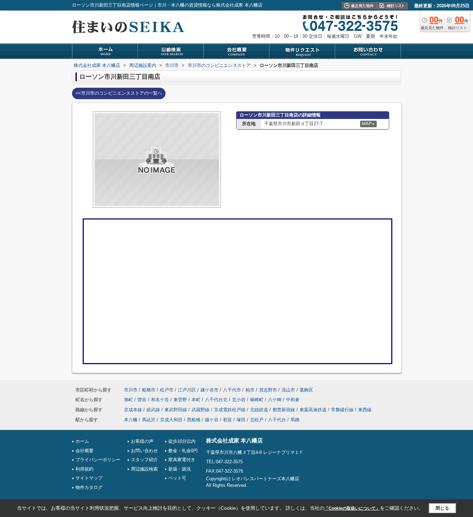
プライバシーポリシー (98, 459)
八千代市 (232, 390)
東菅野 (180, 399)
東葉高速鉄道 (313, 409)
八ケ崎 (275, 399)
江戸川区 (187, 390)
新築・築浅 (179, 469)
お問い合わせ (144, 450)
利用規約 (84, 469)
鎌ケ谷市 (209, 390)
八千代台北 (216, 399)
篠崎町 (257, 399)
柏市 (250, 390)
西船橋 (193, 419)
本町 (195, 399)
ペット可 (177, 478)
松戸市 (166, 390)
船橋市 (148, 390)
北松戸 (257, 419)
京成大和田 (171, 419)
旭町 (128, 399)
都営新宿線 (284, 409)
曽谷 (141, 399)
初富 (227, 419)
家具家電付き (181, 459)
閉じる (442, 507)
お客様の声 (142, 441)
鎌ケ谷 (211, 419)
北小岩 (239, 399)
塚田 (241, 419)
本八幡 (130, 419)
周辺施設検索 (144, 469)
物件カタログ (88, 487)
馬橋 (295, 419)
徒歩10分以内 (182, 441)
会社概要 (84, 450)
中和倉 (293, 399)
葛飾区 (306, 390)
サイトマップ (88, 478)
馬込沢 (148, 419)
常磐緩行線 (342, 409)
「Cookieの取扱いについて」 (352, 508)
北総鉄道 (259, 409)
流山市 (288, 390)
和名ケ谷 (160, 399)
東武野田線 (175, 409)
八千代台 (277, 419)
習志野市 (268, 390)
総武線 (153, 409)
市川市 (130, 390)
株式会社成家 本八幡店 (234, 440)
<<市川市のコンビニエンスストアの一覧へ (118, 93)
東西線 (365, 409)
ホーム (82, 441)
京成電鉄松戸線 (230, 409)
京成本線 (133, 409)
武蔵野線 (200, 409)
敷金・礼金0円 (183, 450)
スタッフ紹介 (144, 459)
